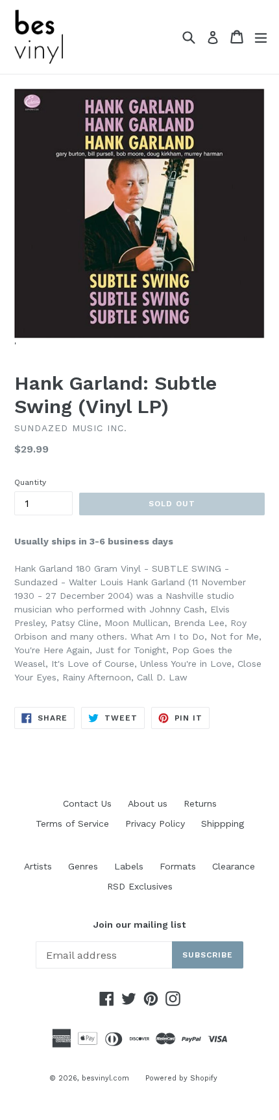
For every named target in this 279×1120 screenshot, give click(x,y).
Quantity (30, 482)
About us (147, 803)
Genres (83, 866)
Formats (178, 866)
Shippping (222, 823)
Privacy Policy (155, 823)
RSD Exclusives (140, 886)
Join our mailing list (139, 924)
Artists (38, 866)
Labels (128, 866)
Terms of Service (72, 823)
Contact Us (87, 803)
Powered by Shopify (181, 1078)
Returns (200, 803)
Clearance (233, 866)
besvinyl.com (105, 1078)
